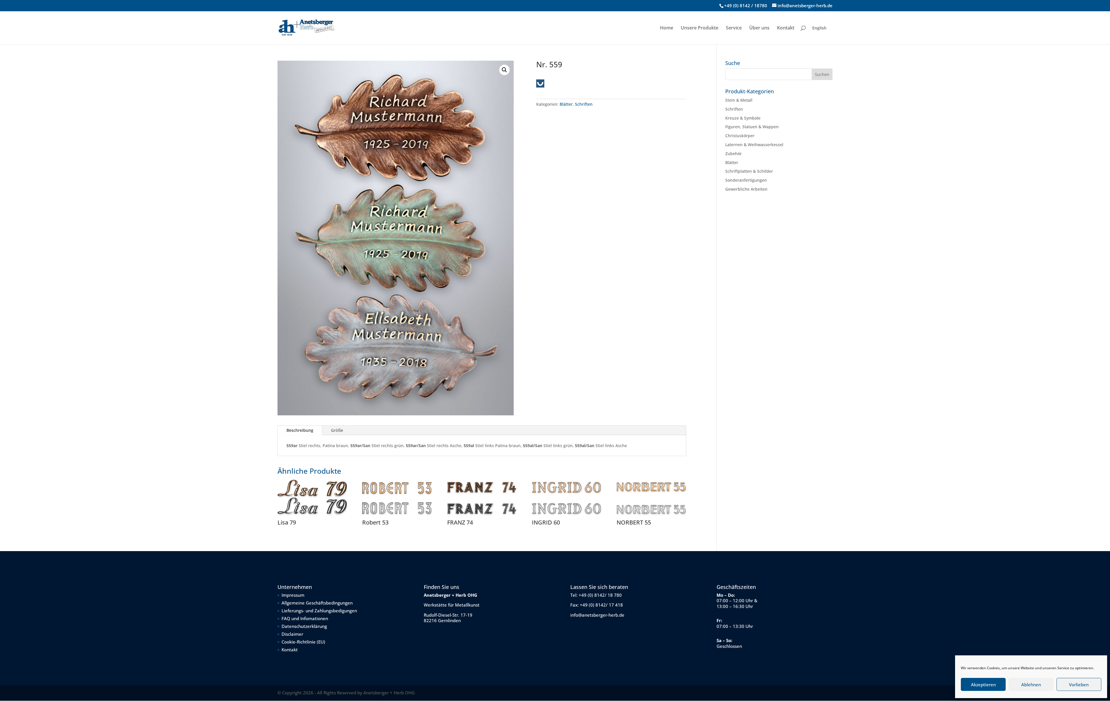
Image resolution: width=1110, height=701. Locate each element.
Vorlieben (1079, 684)
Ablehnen (1031, 684)
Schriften (584, 104)
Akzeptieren (983, 684)
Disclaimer (292, 634)
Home (666, 28)
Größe (337, 430)
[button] (504, 70)
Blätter (566, 104)
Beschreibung (299, 430)
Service (734, 28)
